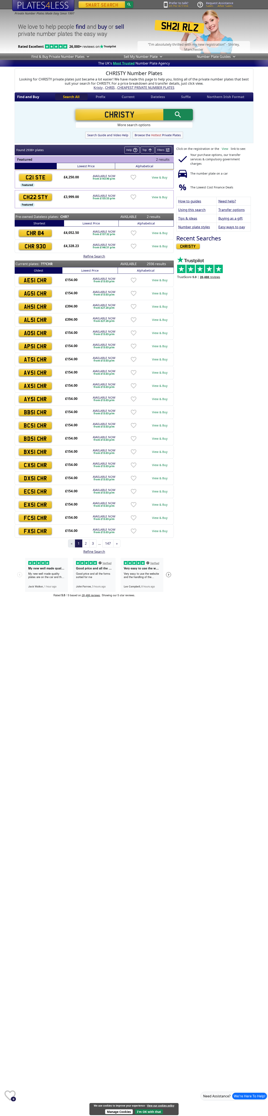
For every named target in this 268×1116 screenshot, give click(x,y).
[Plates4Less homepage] (43, 5)
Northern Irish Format (225, 97)
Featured (27, 185)
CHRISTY (188, 246)
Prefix (100, 97)
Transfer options (231, 209)
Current (128, 97)
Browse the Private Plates (158, 135)
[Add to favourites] (133, 177)
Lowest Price (86, 166)
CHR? (64, 216)
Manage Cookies (119, 1112)
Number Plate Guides (214, 56)
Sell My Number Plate (141, 56)
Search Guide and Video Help (107, 135)
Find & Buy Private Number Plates (58, 56)
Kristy (98, 87)
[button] (87, 56)
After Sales (225, 6)
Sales (209, 6)
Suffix (186, 97)
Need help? (227, 201)
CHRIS (110, 87)
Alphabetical (144, 166)
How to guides (189, 201)
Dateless (158, 97)
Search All (71, 97)
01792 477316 (178, 6)
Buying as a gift (230, 218)
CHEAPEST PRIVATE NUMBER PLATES (145, 87)
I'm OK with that (149, 1112)
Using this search (192, 209)
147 (108, 543)
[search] (129, 4)
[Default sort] (36, 166)
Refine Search (94, 256)
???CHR (47, 264)
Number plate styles (194, 227)
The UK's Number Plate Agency (134, 63)
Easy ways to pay (231, 227)
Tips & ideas (187, 218)
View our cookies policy (160, 1105)
